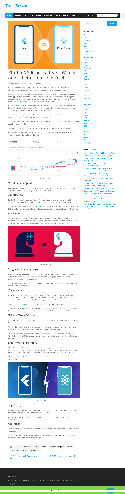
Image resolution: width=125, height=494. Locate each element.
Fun (85, 71)
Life (85, 109)
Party (86, 118)
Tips (79, 15)
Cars (73, 15)
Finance (86, 62)
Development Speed (56, 447)
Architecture (27, 447)
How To (86, 96)
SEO (85, 126)
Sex (85, 129)
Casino (86, 46)
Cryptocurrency (89, 51)
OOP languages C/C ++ (26, 304)
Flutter (69, 447)
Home (9, 15)
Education (87, 54)
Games (38, 15)
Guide (86, 82)
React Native (35, 450)
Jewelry (86, 101)
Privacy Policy (70, 491)
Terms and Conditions (57, 491)
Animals (87, 35)
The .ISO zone (18, 6)
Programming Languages (18, 450)
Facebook (17, 106)
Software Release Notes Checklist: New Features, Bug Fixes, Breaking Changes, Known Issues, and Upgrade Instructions (98, 170)
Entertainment (89, 57)
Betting (86, 38)
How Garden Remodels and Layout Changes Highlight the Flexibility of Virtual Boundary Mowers (99, 206)
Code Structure (40, 447)
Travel (86, 140)
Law (85, 107)
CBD (85, 49)
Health (65, 15)
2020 (17, 447)
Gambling (87, 76)
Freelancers (88, 68)
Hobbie (86, 90)
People (86, 120)
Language (87, 104)
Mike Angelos (27, 83)
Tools (57, 15)
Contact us (89, 15)
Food (86, 65)
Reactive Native (35, 207)
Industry (87, 98)
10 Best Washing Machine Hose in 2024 (63, 456)
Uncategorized (89, 143)
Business (17, 15)
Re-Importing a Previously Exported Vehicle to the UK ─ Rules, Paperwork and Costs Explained (99, 178)
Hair (85, 85)
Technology (28, 15)
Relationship (88, 123)
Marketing (48, 15)
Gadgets (87, 73)
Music (86, 115)
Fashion (86, 60)
